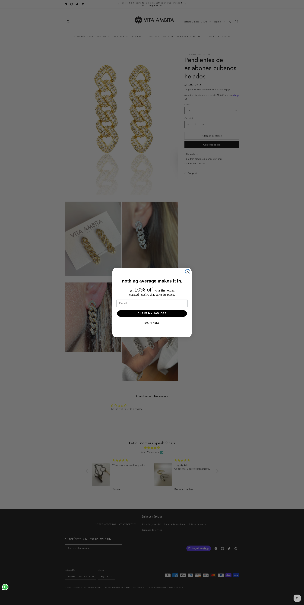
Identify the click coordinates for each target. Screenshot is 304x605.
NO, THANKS (152, 323)
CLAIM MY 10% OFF (152, 313)
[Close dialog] (187, 271)
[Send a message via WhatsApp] (5, 587)
